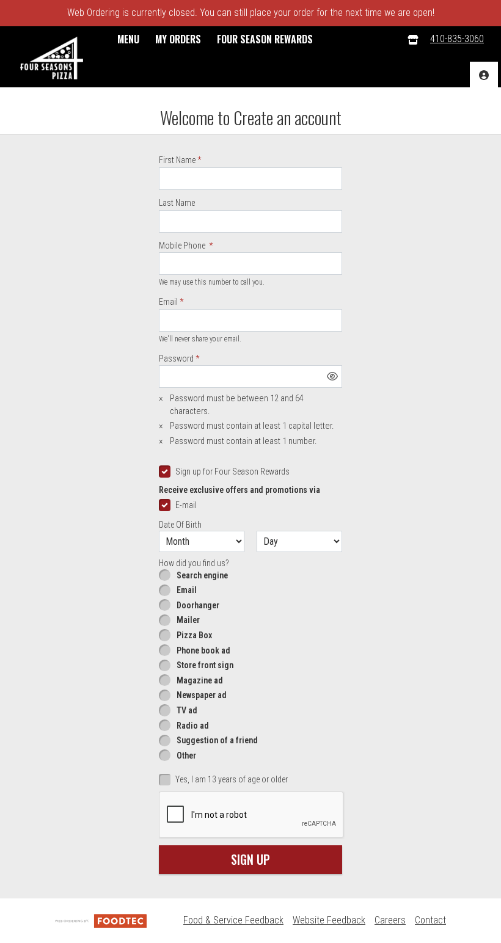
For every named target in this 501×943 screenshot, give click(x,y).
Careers (390, 920)
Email (168, 302)
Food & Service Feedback (233, 920)
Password (176, 358)
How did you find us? (194, 563)
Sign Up (250, 859)
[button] (51, 58)
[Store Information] (413, 39)
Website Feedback (329, 920)
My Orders (178, 39)
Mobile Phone (183, 245)
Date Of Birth (180, 525)
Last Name (177, 203)
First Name (177, 160)
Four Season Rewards (265, 39)
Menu (128, 39)
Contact (430, 920)
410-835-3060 (457, 39)
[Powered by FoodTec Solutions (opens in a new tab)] (101, 920)
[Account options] (484, 75)
